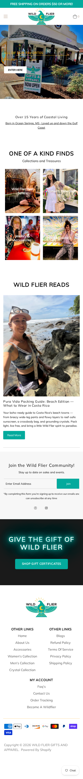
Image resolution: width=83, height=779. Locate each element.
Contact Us (41, 693)
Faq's (41, 687)
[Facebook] (35, 508)
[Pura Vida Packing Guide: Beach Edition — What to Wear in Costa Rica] (41, 345)
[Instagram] (46, 508)
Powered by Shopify (36, 750)
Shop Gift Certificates (41, 564)
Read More (14, 435)
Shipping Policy (60, 663)
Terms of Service (60, 649)
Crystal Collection (22, 670)
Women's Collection (22, 656)
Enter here (15, 69)
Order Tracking (41, 700)
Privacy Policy (60, 656)
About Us (22, 643)
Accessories (22, 649)
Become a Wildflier (41, 707)
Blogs (60, 636)
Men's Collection (22, 663)
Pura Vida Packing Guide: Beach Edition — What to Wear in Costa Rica (38, 403)
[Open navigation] (5, 16)
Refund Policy (60, 643)
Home (22, 636)
